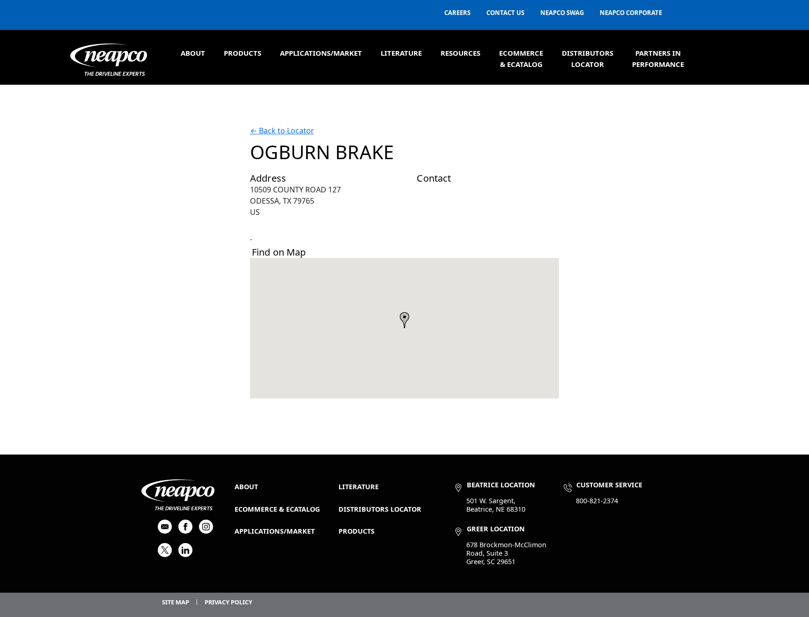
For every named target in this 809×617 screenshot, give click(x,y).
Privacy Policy (228, 602)
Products (242, 53)
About (193, 53)
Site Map (175, 602)
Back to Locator (282, 130)
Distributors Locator (379, 509)
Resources (460, 53)
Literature (401, 53)
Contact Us (505, 12)
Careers (457, 12)
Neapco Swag (562, 12)
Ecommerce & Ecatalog (277, 509)
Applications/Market (321, 53)
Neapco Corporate (631, 12)
